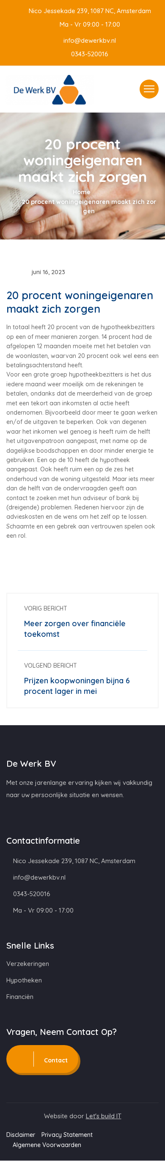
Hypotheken (24, 980)
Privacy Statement (67, 1135)
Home (82, 192)
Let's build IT (103, 1116)
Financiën (19, 997)
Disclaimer (20, 1135)
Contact (55, 1060)
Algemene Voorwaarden (47, 1145)
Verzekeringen (27, 964)
